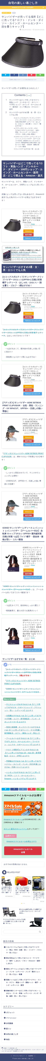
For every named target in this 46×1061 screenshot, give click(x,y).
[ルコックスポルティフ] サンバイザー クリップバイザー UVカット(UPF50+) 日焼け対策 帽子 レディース (22, 333)
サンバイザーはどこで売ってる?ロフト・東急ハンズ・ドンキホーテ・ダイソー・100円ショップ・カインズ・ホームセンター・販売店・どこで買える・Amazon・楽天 (25, 104)
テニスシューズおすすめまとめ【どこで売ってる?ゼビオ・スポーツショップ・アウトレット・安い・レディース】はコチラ (22, 707)
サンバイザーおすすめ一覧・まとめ (27, 149)
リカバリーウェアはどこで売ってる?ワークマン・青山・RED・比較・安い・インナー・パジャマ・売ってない (24, 949)
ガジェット (10, 1012)
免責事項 (30, 1055)
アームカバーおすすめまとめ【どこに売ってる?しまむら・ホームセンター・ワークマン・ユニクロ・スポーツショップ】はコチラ (22, 741)
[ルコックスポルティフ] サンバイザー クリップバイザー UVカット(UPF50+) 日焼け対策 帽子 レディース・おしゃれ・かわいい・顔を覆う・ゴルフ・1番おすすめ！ (28, 122)
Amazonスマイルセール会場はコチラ (22, 841)
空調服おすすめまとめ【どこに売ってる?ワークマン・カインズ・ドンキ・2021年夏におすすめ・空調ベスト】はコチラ (22, 764)
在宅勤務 (9, 1023)
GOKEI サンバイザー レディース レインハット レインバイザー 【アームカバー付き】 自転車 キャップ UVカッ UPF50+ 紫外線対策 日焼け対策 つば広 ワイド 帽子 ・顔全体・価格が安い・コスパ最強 (28, 141)
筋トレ (8, 1029)
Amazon (28, 231)
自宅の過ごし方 (6, 12)
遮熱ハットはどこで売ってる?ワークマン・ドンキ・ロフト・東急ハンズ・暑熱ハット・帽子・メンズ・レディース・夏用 (24, 982)
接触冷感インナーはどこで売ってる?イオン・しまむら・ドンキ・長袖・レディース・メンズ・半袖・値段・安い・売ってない (24, 993)
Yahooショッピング (32, 238)
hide (28, 95)
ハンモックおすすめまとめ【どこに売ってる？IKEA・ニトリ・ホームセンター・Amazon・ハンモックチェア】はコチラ (22, 776)
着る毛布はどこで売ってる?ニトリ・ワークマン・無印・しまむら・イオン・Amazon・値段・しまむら (24, 960)
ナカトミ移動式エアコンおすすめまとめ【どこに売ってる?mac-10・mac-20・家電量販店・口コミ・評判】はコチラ (22, 753)
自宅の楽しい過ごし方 (23, 2)
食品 (8, 1039)
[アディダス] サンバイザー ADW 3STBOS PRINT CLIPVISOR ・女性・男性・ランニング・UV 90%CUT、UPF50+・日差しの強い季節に (27, 131)
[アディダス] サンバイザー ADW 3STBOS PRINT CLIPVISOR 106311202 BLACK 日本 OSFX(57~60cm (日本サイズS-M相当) (33, 424)
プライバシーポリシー (19, 1055)
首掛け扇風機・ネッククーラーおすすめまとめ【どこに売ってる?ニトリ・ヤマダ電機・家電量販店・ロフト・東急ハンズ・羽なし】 (22, 730)
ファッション (11, 1018)
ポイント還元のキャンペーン (15, 829)
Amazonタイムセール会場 (23, 850)
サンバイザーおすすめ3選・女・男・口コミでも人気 (25, 113)
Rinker (33, 224)
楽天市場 (28, 235)
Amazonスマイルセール (13, 819)
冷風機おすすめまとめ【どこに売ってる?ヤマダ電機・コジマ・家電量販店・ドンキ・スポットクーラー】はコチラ (22, 719)
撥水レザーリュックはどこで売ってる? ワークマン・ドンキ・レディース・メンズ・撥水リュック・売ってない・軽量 (24, 971)
